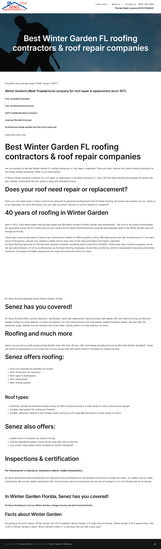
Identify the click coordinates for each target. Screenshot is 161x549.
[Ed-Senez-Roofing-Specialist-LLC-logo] (14, 2)
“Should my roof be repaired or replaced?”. (88, 204)
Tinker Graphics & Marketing (60, 544)
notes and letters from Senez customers (100, 241)
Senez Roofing (25, 544)
